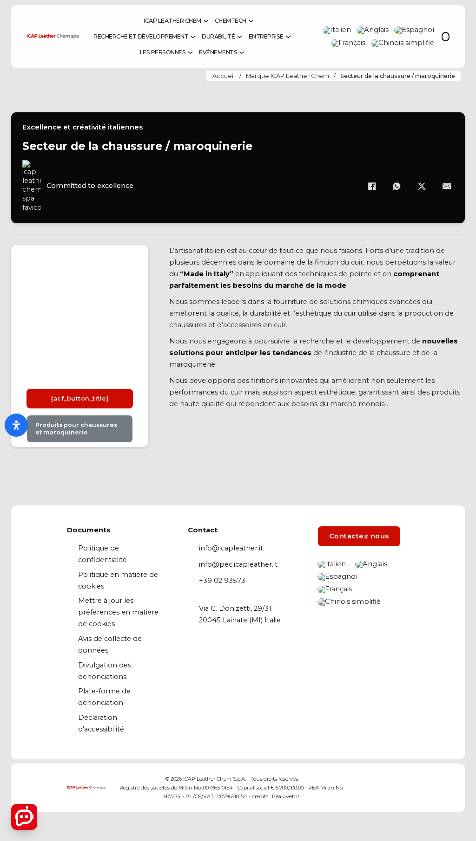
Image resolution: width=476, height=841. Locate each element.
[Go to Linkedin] (365, 788)
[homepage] (134, 21)
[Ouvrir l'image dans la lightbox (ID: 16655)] (79, 314)
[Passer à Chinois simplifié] (402, 43)
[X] (422, 186)
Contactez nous (359, 536)
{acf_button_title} (79, 398)
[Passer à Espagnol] (414, 30)
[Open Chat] (24, 817)
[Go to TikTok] (402, 788)
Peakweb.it (285, 796)
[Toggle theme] (446, 36)
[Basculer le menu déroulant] (206, 21)
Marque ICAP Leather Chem (287, 75)
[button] (22, 314)
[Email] (447, 186)
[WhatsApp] (397, 186)
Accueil (223, 75)
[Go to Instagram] (384, 788)
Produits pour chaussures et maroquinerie (76, 428)
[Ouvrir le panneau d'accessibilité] (16, 425)
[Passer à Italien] (337, 30)
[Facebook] (372, 186)
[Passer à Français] (348, 43)
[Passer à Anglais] (372, 30)
